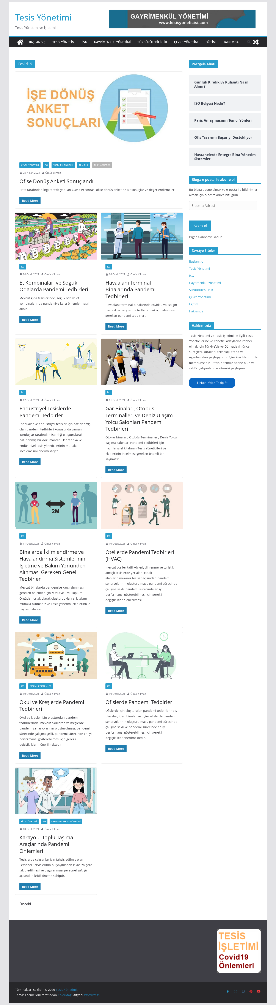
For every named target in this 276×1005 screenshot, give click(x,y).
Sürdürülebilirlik (152, 42)
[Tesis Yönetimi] (20, 42)
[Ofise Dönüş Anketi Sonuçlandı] (99, 115)
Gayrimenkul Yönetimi (112, 42)
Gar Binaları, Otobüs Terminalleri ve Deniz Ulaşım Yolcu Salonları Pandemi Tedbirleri (139, 418)
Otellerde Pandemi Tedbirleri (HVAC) (139, 555)
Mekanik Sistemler (40, 686)
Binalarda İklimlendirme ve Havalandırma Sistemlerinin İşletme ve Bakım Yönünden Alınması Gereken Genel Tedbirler (52, 565)
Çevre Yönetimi (186, 42)
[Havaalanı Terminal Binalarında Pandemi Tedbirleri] (142, 236)
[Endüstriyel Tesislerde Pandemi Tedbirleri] (56, 362)
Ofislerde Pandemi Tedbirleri (139, 702)
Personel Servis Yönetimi (66, 821)
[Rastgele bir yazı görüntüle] (256, 42)
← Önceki (23, 904)
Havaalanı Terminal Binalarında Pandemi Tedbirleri (130, 289)
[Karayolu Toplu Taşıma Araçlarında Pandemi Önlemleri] (56, 791)
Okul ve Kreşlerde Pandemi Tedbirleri (51, 705)
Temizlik (83, 165)
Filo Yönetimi (29, 821)
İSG (84, 42)
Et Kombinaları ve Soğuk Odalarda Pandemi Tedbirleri (53, 286)
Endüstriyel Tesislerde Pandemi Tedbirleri (45, 412)
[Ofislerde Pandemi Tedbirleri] (142, 655)
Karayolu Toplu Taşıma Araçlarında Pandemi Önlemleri (46, 844)
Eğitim (210, 42)
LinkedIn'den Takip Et (212, 382)
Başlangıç (37, 42)
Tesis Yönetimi (43, 17)
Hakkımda (230, 42)
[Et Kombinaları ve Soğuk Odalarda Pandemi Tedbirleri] (56, 236)
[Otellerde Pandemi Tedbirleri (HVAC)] (142, 505)
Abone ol (200, 226)
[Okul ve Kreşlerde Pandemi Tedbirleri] (56, 655)
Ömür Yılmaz (53, 173)
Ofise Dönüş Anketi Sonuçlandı (56, 181)
